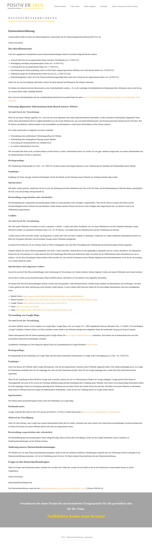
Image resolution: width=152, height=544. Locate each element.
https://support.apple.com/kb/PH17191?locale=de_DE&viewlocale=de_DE (44, 310)
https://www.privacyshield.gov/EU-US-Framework (100, 412)
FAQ (63, 537)
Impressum (88, 537)
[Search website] (143, 6)
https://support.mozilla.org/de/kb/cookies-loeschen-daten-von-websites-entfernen (53, 296)
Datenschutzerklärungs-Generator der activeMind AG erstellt (63, 488)
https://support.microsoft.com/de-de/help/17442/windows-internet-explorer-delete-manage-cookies (61, 300)
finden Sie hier (91, 345)
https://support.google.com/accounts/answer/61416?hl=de (45, 303)
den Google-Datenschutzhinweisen (79, 335)
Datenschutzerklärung (74, 537)
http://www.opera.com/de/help (27, 307)
